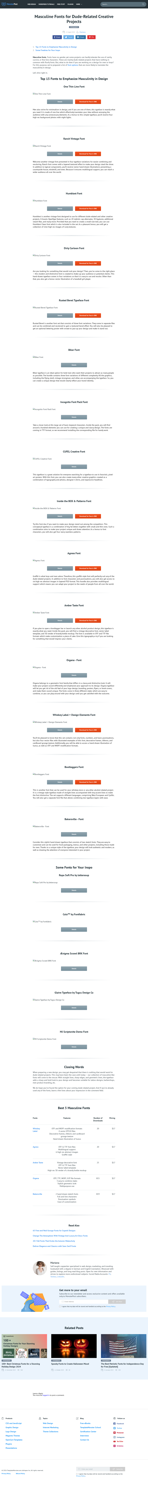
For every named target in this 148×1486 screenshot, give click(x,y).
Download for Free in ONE (88, 102)
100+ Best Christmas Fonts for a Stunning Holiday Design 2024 (21, 1365)
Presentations (11, 1448)
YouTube (120, 1441)
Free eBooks (85, 1423)
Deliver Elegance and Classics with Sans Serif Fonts (54, 1246)
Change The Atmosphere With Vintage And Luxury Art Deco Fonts (60, 1236)
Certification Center (88, 1431)
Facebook (120, 1423)
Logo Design (11, 1431)
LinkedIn (60, 1276)
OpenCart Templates (14, 1440)
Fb (110, 1274)
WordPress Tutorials (46, 4)
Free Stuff (61, 4)
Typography (74, 27)
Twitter (53, 1276)
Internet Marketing (51, 1427)
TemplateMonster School (90, 1427)
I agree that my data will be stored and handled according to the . (88, 1306)
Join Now (119, 1302)
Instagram (120, 1437)
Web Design (32, 4)
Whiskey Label (36, 1129)
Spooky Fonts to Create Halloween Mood (70, 1363)
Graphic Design (12, 1427)
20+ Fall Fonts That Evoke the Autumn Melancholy (54, 1241)
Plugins (70, 4)
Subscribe (119, 1469)
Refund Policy (20, 1474)
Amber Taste (38, 1162)
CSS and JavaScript (14, 1423)
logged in (46, 1395)
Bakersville (37, 1194)
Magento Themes (13, 1435)
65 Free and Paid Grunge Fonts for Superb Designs (54, 1230)
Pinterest (120, 1433)
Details (60, 102)
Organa (36, 1178)
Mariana (82, 32)
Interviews (84, 1435)
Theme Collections (50, 1431)
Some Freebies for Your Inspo (48, 50)
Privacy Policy (110, 1306)
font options (73, 65)
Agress (35, 1147)
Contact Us (84, 1440)
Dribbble (120, 1446)
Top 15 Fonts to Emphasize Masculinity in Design (56, 47)
